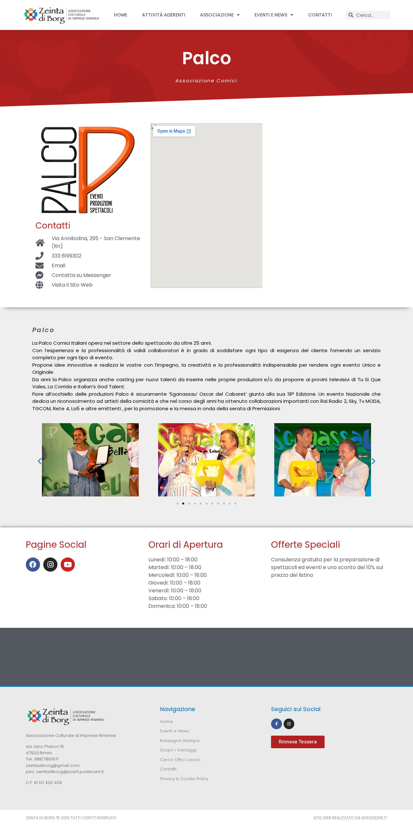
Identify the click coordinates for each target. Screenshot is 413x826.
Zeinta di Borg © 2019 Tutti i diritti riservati (71, 818)
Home (120, 15)
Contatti (320, 15)
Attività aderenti (163, 15)
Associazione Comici (206, 80)
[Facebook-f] (276, 724)
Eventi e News (271, 15)
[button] (39, 461)
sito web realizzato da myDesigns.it (350, 818)
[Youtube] (68, 564)
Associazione (217, 15)
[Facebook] (33, 564)
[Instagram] (50, 564)
